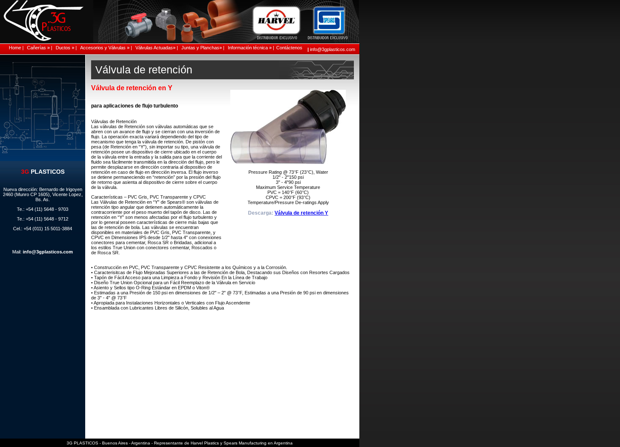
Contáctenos (288, 47)
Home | (16, 47)
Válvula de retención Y (301, 213)
